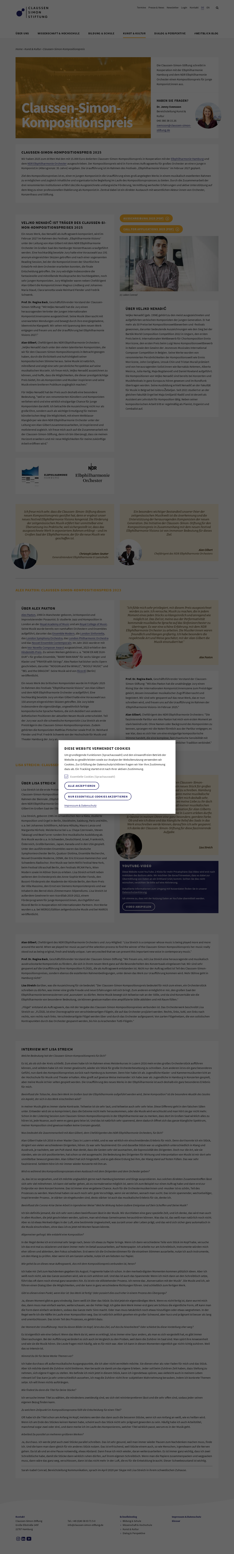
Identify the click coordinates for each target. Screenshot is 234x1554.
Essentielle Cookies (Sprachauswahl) (92, 776)
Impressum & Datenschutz (80, 805)
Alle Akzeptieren (81, 786)
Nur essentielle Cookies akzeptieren (98, 796)
